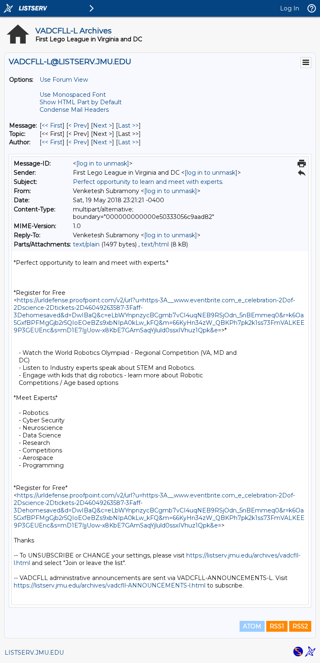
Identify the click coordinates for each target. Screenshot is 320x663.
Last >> (128, 125)
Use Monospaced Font (73, 94)
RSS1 (277, 626)
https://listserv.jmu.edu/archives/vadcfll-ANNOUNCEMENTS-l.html (109, 585)
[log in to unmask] (102, 163)
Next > (102, 125)
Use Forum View (64, 79)
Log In (289, 8)
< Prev (77, 125)
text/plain (86, 244)
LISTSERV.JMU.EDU (34, 652)
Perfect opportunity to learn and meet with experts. (148, 182)
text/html (155, 244)
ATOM (252, 626)
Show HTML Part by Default (81, 102)
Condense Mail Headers (74, 109)
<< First (52, 125)
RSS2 (300, 626)
